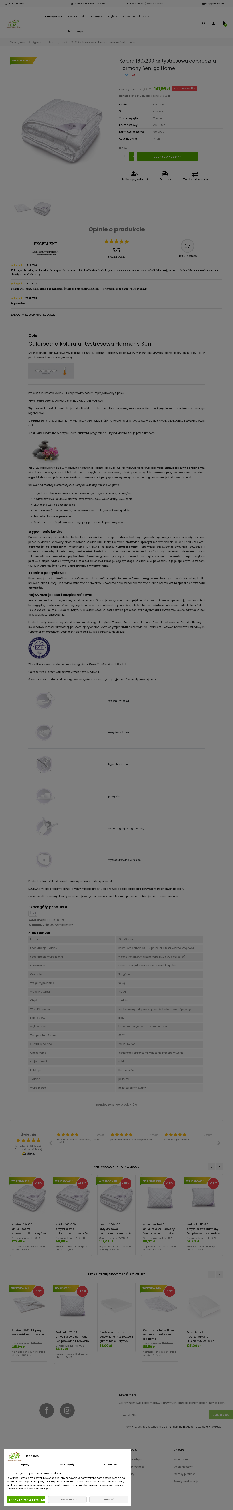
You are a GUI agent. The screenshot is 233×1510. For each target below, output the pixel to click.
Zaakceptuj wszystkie (27, 1499)
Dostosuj (66, 1499)
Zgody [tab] (25, 1464)
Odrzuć (109, 1499)
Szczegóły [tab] (67, 1464)
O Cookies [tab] (110, 1464)
